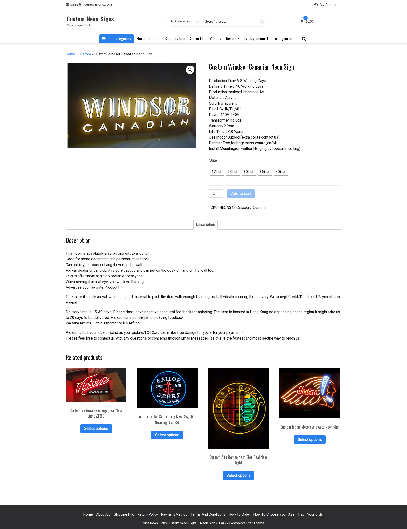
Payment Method (174, 514)
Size (213, 160)
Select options (96, 428)
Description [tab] (205, 224)
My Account (329, 5)
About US (103, 514)
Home (141, 38)
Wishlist (216, 38)
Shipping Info (175, 38)
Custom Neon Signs (90, 18)
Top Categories (118, 38)
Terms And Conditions (208, 514)
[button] (190, 70)
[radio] (217, 171)
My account (259, 38)
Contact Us (198, 38)
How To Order (239, 514)
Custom (155, 38)
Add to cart (241, 194)
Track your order (285, 38)
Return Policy (236, 38)
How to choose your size (273, 514)
